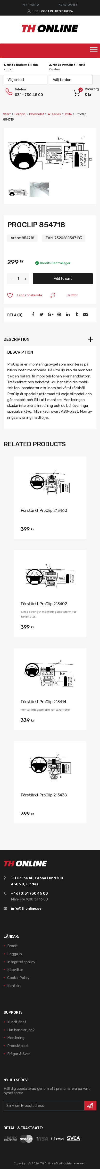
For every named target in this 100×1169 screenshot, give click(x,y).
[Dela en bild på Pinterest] (58, 314)
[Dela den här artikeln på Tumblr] (76, 314)
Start (7, 114)
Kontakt (14, 986)
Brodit (12, 946)
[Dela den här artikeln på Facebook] (32, 314)
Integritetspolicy (21, 962)
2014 (68, 114)
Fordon (20, 114)
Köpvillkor (15, 970)
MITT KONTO (31, 4)
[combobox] (25, 79)
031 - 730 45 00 (27, 95)
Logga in (46, 11)
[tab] (50, 339)
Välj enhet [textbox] (16, 80)
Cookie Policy (18, 978)
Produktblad (17, 1046)
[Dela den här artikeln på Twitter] (41, 314)
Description (16, 339)
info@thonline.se (26, 908)
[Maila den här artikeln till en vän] (85, 314)
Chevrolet (36, 114)
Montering (16, 1038)
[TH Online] (50, 32)
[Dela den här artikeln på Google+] (50, 314)
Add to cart (63, 278)
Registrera (64, 11)
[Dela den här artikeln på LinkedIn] (67, 314)
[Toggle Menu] (94, 51)
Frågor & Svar (18, 1054)
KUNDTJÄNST (68, 4)
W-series (54, 114)
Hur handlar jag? (21, 1030)
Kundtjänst (16, 1022)
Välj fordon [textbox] (62, 80)
